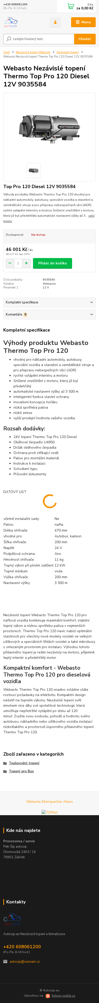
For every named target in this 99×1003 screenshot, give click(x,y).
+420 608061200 (15, 4)
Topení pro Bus (21, 771)
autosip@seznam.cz (25, 961)
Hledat (85, 39)
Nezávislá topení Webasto (33, 52)
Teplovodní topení (67, 52)
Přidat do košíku (52, 263)
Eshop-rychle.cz (63, 996)
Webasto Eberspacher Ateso (49, 801)
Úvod (6, 52)
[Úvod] (22, 22)
